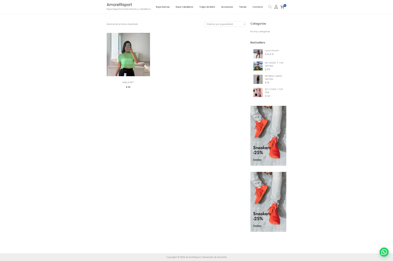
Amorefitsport (119, 4)
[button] (384, 252)
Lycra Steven (272, 50)
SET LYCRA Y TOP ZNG (274, 91)
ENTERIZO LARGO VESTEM (273, 78)
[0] (282, 7)
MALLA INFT (128, 82)
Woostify (222, 257)
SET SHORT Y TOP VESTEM (274, 64)
